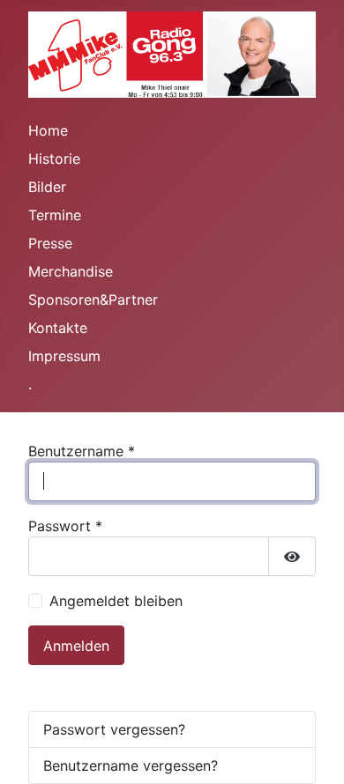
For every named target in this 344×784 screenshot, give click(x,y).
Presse (50, 243)
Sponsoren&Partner (93, 299)
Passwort (65, 526)
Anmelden (76, 646)
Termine (54, 215)
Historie (54, 158)
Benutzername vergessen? (130, 765)
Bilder (47, 187)
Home (48, 130)
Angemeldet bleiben (116, 601)
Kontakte (57, 328)
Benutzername (81, 451)
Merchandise (70, 271)
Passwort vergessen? (114, 729)
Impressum (64, 356)
